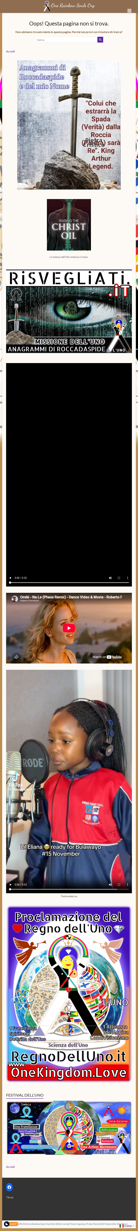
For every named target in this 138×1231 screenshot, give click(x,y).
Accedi (10, 51)
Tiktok (9, 1197)
